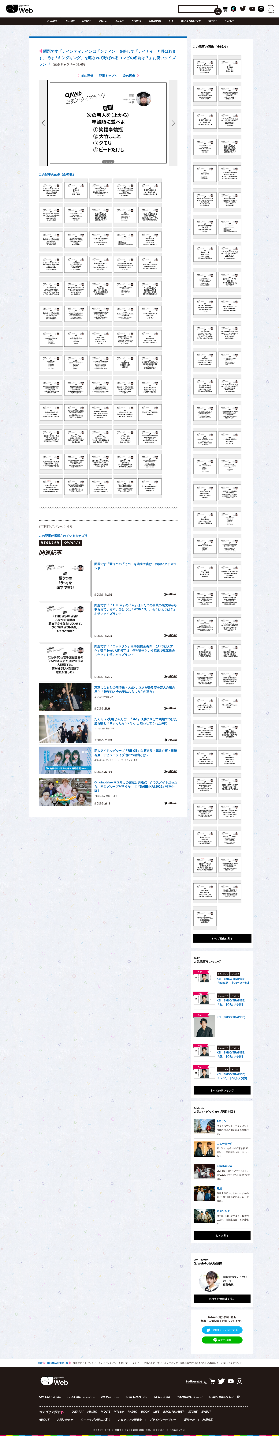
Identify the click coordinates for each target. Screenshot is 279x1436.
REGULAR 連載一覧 (57, 1363)
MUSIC (70, 21)
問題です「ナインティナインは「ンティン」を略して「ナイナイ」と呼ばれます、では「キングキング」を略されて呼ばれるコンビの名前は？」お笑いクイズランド (107, 57)
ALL (171, 21)
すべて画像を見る (222, 938)
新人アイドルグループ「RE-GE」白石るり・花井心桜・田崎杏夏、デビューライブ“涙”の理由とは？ (135, 752)
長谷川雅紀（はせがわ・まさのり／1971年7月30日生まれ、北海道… (233, 1196)
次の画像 (129, 75)
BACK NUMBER (191, 21)
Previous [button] (197, 1281)
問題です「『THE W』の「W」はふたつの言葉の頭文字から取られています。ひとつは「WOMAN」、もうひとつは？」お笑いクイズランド (135, 609)
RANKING (154, 21)
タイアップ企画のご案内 (95, 1420)
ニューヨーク (225, 1143)
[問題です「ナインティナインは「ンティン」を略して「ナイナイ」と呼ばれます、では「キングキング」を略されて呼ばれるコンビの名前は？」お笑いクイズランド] (51, 190)
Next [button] (244, 1281)
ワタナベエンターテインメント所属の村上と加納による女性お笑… (233, 1129)
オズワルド (223, 1211)
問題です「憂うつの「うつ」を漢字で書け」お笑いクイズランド (135, 566)
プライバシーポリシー (163, 1420)
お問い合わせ (65, 1420)
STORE (212, 21)
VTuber (103, 21)
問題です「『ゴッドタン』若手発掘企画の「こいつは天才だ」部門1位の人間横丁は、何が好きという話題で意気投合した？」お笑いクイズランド (134, 650)
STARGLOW (224, 1166)
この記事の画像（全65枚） (57, 174)
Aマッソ (222, 1121)
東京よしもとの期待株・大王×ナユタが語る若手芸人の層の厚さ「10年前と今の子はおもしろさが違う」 (134, 689)
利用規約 (207, 1420)
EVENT (229, 21)
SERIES (136, 21)
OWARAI (52, 21)
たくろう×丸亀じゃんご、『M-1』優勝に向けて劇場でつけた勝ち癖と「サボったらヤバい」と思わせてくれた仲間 (135, 721)
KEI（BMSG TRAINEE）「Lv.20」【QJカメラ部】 (232, 1076)
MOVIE (86, 21)
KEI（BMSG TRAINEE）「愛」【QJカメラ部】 (232, 1054)
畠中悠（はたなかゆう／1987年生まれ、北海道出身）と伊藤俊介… (233, 1219)
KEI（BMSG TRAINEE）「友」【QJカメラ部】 (232, 1002)
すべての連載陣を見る (222, 1299)
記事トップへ (108, 75)
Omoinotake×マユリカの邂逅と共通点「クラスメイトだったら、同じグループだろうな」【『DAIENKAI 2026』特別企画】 (135, 786)
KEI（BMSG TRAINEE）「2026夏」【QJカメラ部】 (233, 981)
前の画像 (87, 75)
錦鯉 (219, 1188)
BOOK (145, 1412)
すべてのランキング (222, 1090)
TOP (40, 1363)
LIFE (156, 1412)
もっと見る (222, 1235)
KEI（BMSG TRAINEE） (232, 1017)
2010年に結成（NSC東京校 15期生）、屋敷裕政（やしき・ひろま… (233, 1152)
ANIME (119, 21)
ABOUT (44, 1420)
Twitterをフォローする (224, 1330)
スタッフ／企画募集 (130, 1420)
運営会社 (189, 1420)
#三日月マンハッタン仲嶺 (56, 526)
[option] (222, 1281)
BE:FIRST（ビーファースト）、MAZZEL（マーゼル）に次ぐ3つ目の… (233, 1174)
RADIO (132, 1412)
